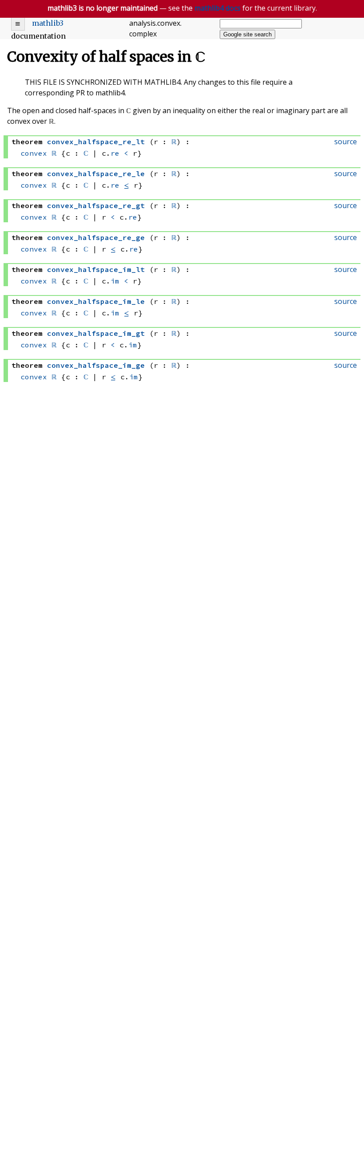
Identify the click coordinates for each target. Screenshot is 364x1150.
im (115, 280)
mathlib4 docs (217, 8)
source (345, 141)
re (115, 153)
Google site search (247, 34)
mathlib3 (47, 23)
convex (33, 153)
